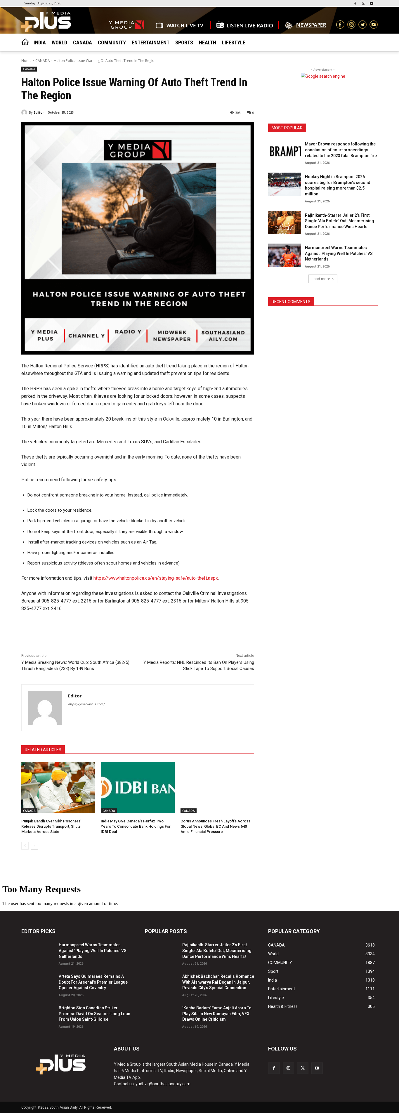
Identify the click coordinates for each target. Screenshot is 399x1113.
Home (26, 60)
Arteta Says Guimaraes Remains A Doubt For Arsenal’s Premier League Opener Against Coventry (93, 982)
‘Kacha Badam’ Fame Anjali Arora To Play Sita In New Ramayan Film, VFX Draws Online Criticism (216, 1014)
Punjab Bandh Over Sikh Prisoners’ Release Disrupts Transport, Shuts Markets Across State (51, 826)
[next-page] (34, 846)
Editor (39, 112)
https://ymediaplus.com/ (86, 704)
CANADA (42, 60)
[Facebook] (355, 4)
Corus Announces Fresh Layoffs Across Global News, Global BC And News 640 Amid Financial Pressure (215, 826)
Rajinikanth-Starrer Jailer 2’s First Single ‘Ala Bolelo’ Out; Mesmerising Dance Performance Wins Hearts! (339, 221)
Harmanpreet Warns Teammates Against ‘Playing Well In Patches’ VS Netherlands (339, 253)
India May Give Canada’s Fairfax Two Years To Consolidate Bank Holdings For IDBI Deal (136, 826)
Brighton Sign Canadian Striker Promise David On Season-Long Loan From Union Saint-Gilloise (94, 1014)
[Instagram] (288, 1068)
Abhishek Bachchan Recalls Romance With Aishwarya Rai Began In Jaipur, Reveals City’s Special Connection (218, 982)
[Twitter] (363, 4)
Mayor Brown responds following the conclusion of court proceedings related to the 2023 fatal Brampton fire (341, 150)
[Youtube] (371, 4)
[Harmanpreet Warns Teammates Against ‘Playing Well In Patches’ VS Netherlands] (284, 255)
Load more (321, 278)
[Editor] (25, 112)
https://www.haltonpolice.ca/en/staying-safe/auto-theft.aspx (155, 578)
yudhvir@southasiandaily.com (163, 1083)
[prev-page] (25, 846)
